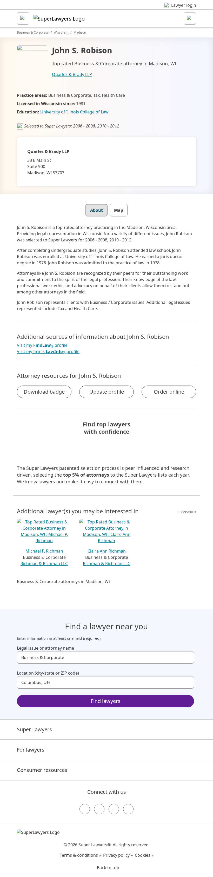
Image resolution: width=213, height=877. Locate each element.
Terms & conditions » (80, 855)
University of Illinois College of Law (74, 112)
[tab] (96, 210)
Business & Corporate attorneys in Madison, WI (63, 581)
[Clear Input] (188, 657)
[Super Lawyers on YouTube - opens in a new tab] (114, 809)
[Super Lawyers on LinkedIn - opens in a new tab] (128, 809)
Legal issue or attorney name (45, 648)
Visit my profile (42, 345)
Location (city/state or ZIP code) (48, 673)
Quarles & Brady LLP (72, 74)
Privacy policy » (118, 855)
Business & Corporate (33, 32)
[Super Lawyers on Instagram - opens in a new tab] (99, 809)
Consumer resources (42, 769)
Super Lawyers (34, 729)
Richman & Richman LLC (44, 563)
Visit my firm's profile (48, 352)
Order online (169, 391)
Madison (80, 32)
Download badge (44, 391)
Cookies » (144, 855)
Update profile (106, 391)
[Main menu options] (23, 18)
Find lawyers (106, 701)
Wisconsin (61, 32)
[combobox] (105, 657)
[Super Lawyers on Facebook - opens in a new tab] (84, 809)
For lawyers (30, 749)
